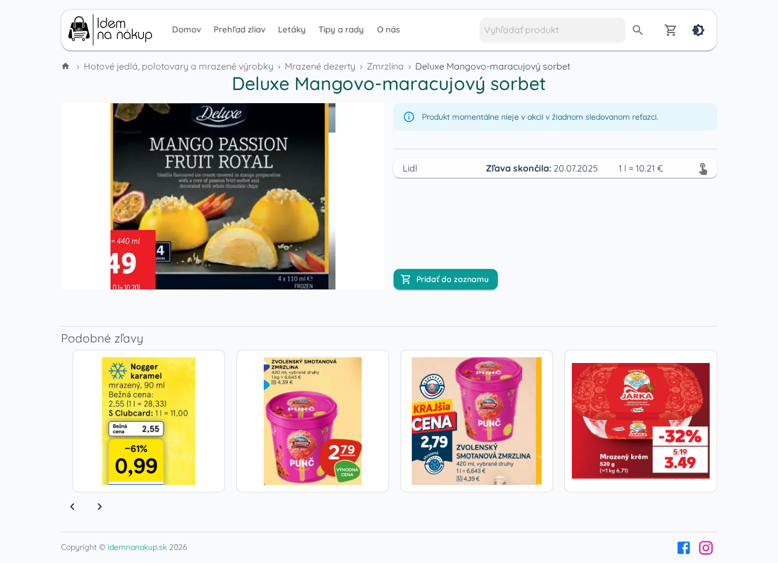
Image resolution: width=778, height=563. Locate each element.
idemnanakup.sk (137, 547)
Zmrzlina (385, 66)
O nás (388, 29)
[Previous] (72, 506)
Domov (186, 29)
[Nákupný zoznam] (671, 30)
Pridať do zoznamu (452, 279)
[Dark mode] (698, 30)
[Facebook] (684, 548)
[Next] (99, 506)
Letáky (292, 29)
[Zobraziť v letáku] (703, 168)
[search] (637, 30)
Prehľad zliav (239, 29)
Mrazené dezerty (320, 66)
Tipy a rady (341, 29)
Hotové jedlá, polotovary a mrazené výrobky (178, 66)
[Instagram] (706, 548)
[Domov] (66, 66)
